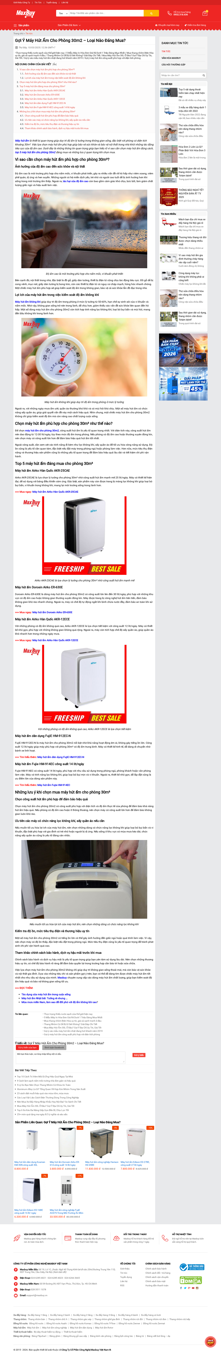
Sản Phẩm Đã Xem (68, 25)
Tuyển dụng (51, 2)
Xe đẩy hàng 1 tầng (37, 1315)
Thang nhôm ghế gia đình (107, 1319)
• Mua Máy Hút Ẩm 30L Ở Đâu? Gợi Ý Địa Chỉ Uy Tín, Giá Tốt (72, 1027)
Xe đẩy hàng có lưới (151, 1315)
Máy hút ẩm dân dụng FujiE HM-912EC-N (45, 103)
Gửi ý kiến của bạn (27, 1047)
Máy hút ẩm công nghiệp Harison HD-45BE (101, 1163)
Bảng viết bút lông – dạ (158, 1336)
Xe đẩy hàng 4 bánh (128, 1315)
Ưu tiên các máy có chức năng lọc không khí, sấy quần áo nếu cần (57, 120)
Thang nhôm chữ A (57, 1319)
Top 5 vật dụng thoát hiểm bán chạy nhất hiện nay (192, 93)
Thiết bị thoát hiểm (73, 1332)
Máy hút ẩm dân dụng (81, 1327)
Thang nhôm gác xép (80, 1319)
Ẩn (54, 64)
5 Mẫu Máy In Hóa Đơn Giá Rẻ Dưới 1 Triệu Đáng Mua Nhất (95, 53)
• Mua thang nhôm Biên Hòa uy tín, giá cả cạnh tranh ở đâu (72, 1021)
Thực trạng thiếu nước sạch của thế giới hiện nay (40, 53)
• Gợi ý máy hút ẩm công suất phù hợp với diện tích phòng (71, 1034)
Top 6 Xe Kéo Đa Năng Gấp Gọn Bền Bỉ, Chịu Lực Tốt (43, 1110)
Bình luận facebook (54, 1047)
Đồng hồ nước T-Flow (105, 1323)
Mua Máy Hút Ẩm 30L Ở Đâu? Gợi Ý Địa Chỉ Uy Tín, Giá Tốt (45, 1106)
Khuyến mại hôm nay (168, 25)
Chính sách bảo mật (155, 1281)
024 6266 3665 (72, 1278)
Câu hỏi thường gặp (173, 64)
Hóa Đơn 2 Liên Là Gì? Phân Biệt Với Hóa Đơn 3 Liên (192, 150)
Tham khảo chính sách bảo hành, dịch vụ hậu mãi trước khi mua (56, 128)
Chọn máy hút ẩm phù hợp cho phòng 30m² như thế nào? (48, 82)
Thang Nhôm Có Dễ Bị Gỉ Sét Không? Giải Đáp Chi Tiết (73, 55)
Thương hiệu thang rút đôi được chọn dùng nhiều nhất (192, 241)
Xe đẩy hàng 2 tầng (83, 1315)
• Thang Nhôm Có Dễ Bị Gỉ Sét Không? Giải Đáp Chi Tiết (70, 1024)
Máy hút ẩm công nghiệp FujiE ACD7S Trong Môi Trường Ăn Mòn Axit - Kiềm (66, 1211)
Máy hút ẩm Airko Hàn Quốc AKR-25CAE (45, 90)
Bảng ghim (55, 1336)
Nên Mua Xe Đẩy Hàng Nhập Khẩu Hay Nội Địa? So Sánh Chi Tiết (49, 1101)
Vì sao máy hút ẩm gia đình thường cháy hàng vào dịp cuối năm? (191, 259)
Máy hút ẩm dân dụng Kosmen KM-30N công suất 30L (29, 1163)
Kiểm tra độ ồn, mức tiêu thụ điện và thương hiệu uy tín (52, 124)
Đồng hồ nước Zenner (129, 1323)
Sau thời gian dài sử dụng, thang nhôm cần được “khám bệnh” (192, 172)
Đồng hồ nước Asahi (56, 1323)
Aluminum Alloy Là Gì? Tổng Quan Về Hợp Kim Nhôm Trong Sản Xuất (51, 1089)
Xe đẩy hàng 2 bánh (60, 1315)
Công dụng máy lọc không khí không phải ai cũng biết (191, 277)
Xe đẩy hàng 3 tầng (105, 1315)
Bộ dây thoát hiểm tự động (47, 1332)
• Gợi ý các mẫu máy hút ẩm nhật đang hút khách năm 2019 (73, 1031)
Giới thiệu (125, 1268)
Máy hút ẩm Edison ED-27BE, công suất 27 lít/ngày (135, 1163)
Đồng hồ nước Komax (80, 1323)
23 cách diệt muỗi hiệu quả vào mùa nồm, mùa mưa (43, 1093)
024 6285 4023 (55, 1278)
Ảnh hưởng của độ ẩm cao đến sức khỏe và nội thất (50, 73)
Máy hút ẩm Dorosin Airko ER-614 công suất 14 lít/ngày (65, 1163)
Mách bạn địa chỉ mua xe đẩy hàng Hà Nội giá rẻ (192, 221)
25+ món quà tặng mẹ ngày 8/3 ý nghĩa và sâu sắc (42, 1114)
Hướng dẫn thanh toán (156, 1285)
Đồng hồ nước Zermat (154, 1323)
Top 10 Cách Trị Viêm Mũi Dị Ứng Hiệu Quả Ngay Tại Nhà (45, 1076)
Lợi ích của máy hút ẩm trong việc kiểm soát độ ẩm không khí (55, 78)
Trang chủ (18, 33)
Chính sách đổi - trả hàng (157, 1273)
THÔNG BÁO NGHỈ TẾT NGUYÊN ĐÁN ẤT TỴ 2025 (191, 194)
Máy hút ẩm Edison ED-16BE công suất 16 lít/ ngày (28, 1211)
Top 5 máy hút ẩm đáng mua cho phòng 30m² (42, 86)
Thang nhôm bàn (36, 1319)
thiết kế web (46, 1349)
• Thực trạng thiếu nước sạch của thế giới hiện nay (68, 1014)
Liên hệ (64, 2)
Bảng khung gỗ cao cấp (75, 1336)
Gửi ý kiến (139, 1055)
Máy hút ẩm (33, 1327)
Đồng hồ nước (36, 1323)
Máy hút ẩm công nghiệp (54, 1327)
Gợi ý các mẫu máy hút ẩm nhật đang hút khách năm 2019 (53, 58)
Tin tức (29, 33)
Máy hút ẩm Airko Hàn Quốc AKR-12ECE (45, 99)
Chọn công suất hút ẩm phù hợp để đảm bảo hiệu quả (51, 115)
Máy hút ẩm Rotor (104, 1327)
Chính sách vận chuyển (157, 1277)
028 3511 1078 (38, 1289)
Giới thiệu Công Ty (21, 2)
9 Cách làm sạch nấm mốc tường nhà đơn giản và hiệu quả (46, 1080)
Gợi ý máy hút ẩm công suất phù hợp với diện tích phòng (113, 58)
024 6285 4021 (38, 1278)
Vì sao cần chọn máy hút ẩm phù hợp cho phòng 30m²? (47, 69)
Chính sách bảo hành (156, 1268)
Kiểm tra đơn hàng (196, 25)
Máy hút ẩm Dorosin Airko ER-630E (42, 94)
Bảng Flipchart (39, 1336)
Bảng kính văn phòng (100, 1336)
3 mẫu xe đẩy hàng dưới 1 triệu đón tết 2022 (192, 109)
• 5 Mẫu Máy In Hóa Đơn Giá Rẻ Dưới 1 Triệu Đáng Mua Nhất (72, 1017)
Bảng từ (140, 1336)
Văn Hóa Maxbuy (171, 58)
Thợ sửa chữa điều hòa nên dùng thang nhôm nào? (191, 129)
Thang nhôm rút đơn (156, 1319)
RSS (122, 1285)
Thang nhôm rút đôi (133, 1319)
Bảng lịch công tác (123, 1336)
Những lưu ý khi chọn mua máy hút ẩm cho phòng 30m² (47, 111)
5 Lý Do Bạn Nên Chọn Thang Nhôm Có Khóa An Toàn (44, 1085)
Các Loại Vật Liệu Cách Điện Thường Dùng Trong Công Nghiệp (48, 1097)
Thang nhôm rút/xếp (179, 1319)
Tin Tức (38, 2)
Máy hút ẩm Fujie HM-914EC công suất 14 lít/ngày (50, 107)
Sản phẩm (23, 25)
